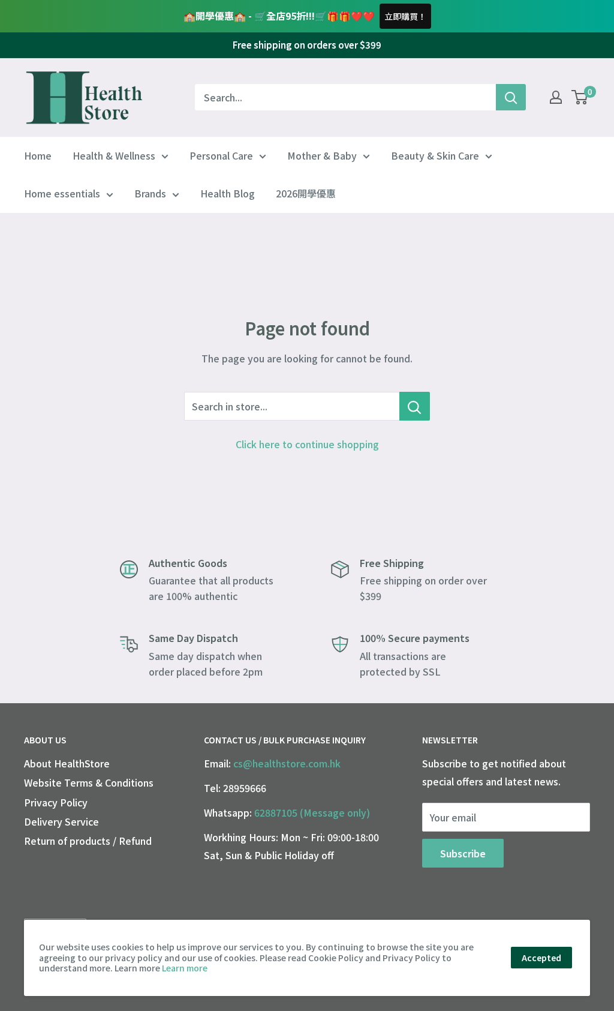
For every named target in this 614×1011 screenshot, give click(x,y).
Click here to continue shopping (307, 444)
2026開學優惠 (306, 193)
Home (38, 155)
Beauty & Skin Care (435, 155)
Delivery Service (61, 821)
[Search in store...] (414, 406)
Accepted (541, 958)
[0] (580, 97)
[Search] (511, 97)
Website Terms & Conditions (89, 782)
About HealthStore (67, 763)
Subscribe (463, 853)
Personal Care (221, 155)
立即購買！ (405, 16)
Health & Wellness (114, 155)
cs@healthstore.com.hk (287, 763)
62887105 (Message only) (312, 812)
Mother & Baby (322, 155)
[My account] (556, 97)
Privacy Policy (56, 802)
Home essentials (62, 193)
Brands (150, 193)
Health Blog (227, 193)
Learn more (184, 968)
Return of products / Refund (88, 840)
